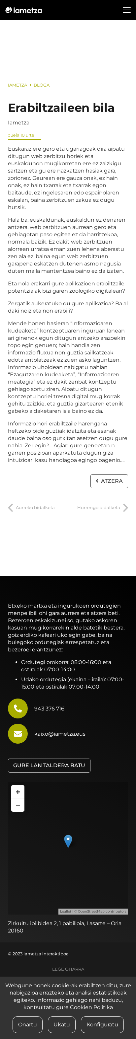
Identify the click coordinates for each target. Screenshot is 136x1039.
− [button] (18, 804)
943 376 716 (49, 708)
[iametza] (23, 10)
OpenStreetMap (91, 911)
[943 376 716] (21, 708)
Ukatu (61, 1024)
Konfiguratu (102, 1024)
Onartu (27, 1024)
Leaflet (65, 911)
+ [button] (18, 791)
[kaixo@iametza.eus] (21, 734)
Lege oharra (68, 969)
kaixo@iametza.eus (59, 734)
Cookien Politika (91, 1007)
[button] (127, 10)
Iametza (18, 122)
